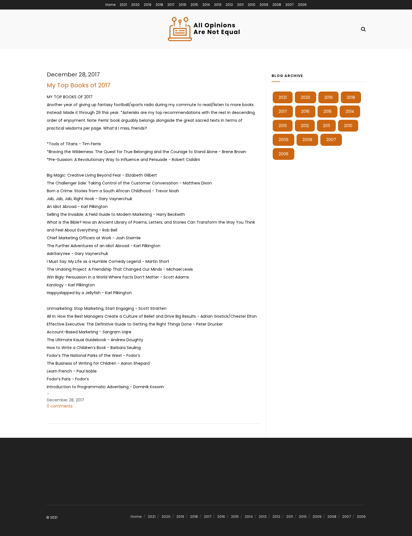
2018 (159, 4)
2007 (289, 4)
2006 (302, 4)
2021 (123, 4)
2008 (276, 4)
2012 (229, 4)
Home (110, 4)
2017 (171, 4)
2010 (251, 4)
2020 (135, 4)
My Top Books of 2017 (78, 85)
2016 (182, 4)
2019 (147, 4)
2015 (194, 4)
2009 (264, 4)
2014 (206, 4)
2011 (240, 4)
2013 (217, 4)
